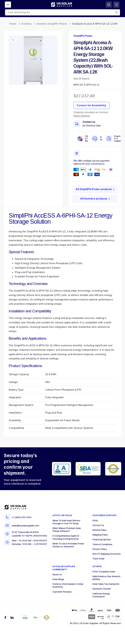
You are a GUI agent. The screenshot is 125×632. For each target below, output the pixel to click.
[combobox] (62, 12)
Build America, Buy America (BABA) (106, 578)
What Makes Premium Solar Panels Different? (66, 529)
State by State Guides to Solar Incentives (67, 585)
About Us (57, 574)
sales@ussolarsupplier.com (25, 525)
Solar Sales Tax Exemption (105, 583)
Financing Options (101, 539)
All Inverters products (93, 198)
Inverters (26, 23)
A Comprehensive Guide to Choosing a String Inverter (65, 537)
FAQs (95, 520)
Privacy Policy (99, 549)
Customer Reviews (61, 591)
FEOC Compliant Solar (103, 571)
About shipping (81, 116)
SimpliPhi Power (82, 36)
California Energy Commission (101, 595)
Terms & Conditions (102, 544)
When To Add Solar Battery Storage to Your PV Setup (66, 522)
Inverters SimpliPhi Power (52, 23)
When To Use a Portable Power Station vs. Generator (68, 545)
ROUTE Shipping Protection (106, 553)
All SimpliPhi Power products (94, 189)
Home (12, 23)
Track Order (98, 558)
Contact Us (98, 525)
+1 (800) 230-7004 (22, 517)
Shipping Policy (100, 534)
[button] (8, 5)
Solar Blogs (58, 579)
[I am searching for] (116, 12)
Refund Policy (99, 529)
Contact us (89, 122)
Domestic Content (101, 588)
